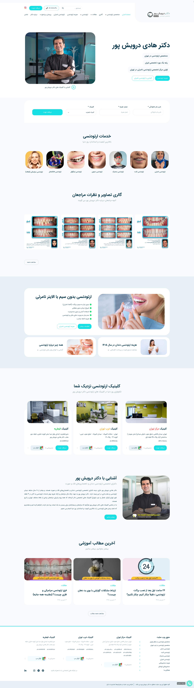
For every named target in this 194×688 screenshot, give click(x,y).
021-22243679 (41, 649)
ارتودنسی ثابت (139, 171)
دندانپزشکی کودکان (164, 667)
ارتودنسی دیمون (97, 171)
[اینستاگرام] (34, 670)
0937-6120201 (162, 441)
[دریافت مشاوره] (189, 683)
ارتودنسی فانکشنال (55, 171)
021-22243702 (64, 441)
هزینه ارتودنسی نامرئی (66, 326)
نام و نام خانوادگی (154, 107)
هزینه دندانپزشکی (164, 663)
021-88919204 (118, 649)
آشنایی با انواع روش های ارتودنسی (51, 350)
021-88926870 (107, 652)
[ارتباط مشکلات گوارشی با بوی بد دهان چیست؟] (97, 569)
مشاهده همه (31, 262)
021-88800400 (53, 8)
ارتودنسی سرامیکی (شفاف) (34, 172)
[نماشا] (30, 670)
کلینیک (91, 107)
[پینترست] (43, 670)
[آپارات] (47, 670)
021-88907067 (117, 652)
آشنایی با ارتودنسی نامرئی (143, 78)
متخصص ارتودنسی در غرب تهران (160, 645)
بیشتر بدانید (111, 517)
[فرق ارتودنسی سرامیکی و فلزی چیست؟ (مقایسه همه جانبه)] (47, 569)
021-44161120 (114, 441)
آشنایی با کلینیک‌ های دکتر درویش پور (57, 87)
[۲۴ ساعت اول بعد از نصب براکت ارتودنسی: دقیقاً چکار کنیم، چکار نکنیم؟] (146, 569)
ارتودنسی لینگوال (76, 171)
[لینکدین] (25, 670)
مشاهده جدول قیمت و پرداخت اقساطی (123, 350)
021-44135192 (80, 649)
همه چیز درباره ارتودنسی (51, 345)
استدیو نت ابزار (111, 684)
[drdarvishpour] (152, 14)
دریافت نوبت (35, 8)
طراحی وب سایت (128, 684)
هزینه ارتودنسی (162, 78)
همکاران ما (167, 670)
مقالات (162, 585)
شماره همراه (122, 107)
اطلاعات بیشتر (84, 326)
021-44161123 (71, 649)
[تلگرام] (38, 670)
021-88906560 (127, 655)
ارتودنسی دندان (165, 649)
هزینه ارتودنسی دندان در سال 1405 (119, 345)
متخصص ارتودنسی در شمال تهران (160, 642)
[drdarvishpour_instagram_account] (25, 8)
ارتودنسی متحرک (118, 171)
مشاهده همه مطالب (97, 613)
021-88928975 (127, 652)
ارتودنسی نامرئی (160, 171)
